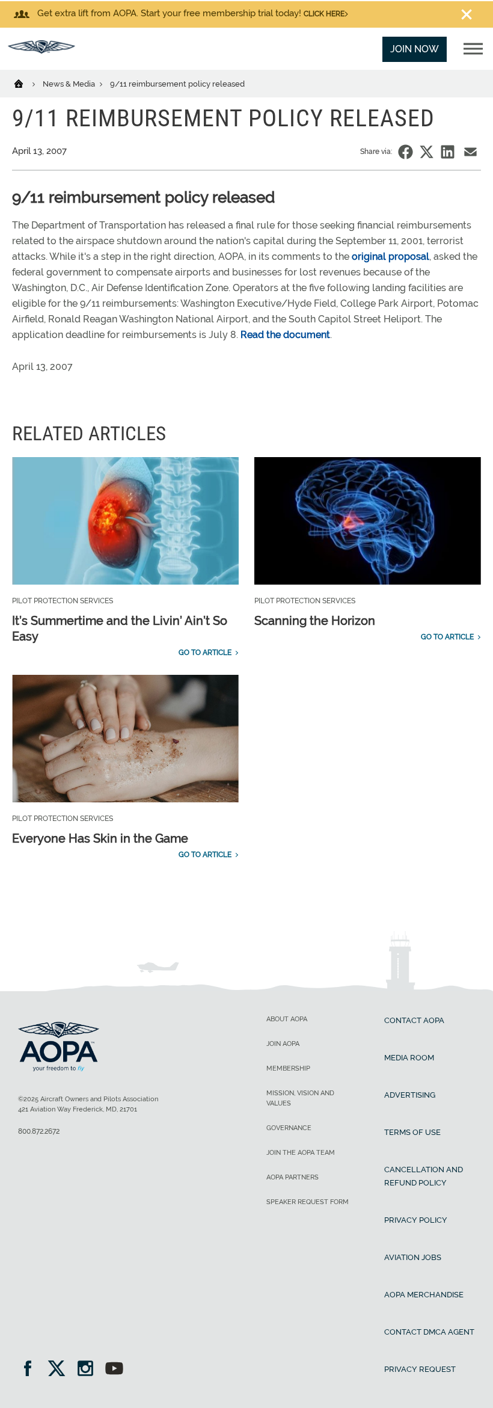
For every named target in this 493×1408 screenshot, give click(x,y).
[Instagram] (89, 1369)
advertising (409, 1094)
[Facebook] (31, 1369)
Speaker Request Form (307, 1202)
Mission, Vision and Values (300, 1098)
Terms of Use (412, 1132)
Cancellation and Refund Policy (423, 1176)
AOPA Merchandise (424, 1294)
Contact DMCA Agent (429, 1331)
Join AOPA (282, 1044)
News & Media (70, 83)
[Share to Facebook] (405, 151)
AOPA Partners (292, 1177)
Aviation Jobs (412, 1257)
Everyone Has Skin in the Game (100, 838)
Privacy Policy (415, 1220)
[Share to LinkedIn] (447, 151)
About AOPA (286, 1019)
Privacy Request (420, 1369)
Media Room (409, 1057)
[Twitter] (60, 1369)
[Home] (26, 83)
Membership (288, 1068)
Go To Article (205, 652)
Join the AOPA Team (300, 1153)
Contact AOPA (414, 1020)
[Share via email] (470, 151)
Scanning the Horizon (314, 620)
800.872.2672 (39, 1131)
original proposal (390, 256)
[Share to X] (426, 151)
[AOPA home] (41, 50)
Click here (324, 14)
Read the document (285, 334)
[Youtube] (114, 1369)
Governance (288, 1128)
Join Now (414, 49)
